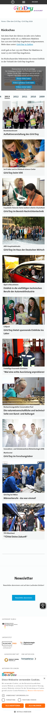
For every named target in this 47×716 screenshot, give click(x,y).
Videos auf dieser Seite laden (23, 83)
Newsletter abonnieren (23, 598)
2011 (24, 96)
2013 (7, 96)
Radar (35, 2)
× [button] (44, 678)
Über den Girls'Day (14, 21)
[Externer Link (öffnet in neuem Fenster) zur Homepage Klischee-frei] (11, 642)
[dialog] (23, 696)
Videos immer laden (23, 87)
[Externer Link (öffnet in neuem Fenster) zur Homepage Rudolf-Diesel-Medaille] (11, 662)
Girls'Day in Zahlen (25, 45)
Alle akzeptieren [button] (13, 706)
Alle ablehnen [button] (35, 706)
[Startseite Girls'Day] (23, 12)
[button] (23, 711)
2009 (42, 96)
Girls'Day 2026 (27, 21)
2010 (33, 96)
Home (3, 21)
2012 (16, 96)
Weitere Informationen (36, 691)
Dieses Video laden (23, 78)
